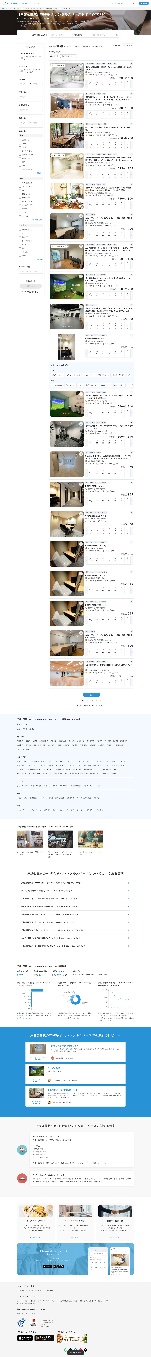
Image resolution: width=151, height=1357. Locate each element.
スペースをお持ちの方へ (25, 1290)
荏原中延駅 (42, 745)
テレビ (81, 385)
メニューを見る (35, 1237)
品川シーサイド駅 (23, 749)
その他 (113, 773)
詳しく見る (74, 1237)
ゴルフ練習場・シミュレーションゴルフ (111, 769)
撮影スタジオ (99, 761)
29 (100, 701)
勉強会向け (33, 798)
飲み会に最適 (59, 798)
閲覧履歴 (26, 3)
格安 (26, 786)
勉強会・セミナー (57, 375)
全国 (18, 729)
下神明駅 (108, 741)
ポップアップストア (23, 773)
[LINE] (65, 1350)
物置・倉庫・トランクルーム (42, 773)
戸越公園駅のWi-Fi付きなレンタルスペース (58, 8)
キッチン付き (21, 810)
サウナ (92, 773)
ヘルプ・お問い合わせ (85, 1301)
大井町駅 (100, 741)
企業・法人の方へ (23, 1313)
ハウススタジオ (33, 765)
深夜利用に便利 (76, 786)
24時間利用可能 (36, 786)
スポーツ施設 (77, 769)
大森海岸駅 (80, 741)
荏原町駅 (66, 745)
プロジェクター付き (35, 810)
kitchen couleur (36, 1079)
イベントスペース (104, 765)
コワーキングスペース (74, 765)
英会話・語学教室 (118, 375)
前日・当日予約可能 (50, 786)
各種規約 (33, 1301)
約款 (39, 1301)
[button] (75, 884)
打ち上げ (77, 375)
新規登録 (144, 3)
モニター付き (64, 810)
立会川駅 (101, 745)
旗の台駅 (51, 745)
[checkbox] (20, 140)
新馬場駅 (93, 745)
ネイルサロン (21, 769)
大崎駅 (34, 741)
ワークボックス (123, 761)
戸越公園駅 (83, 745)
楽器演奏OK (98, 798)
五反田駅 (20, 741)
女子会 (69, 375)
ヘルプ (38, 3)
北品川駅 (20, 745)
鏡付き (55, 810)
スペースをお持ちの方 (117, 3)
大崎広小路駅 (43, 741)
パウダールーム (48, 769)
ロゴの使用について (101, 1301)
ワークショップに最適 (84, 798)
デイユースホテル (90, 765)
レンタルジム (59, 765)
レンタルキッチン (47, 765)
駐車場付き (90, 810)
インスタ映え (64, 786)
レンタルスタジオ (47, 761)
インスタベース (9, 8)
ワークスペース (60, 761)
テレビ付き (100, 810)
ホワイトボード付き (77, 810)
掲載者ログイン (40, 1290)
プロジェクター (70, 385)
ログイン (133, 3)
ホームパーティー (89, 375)
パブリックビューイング (92, 786)
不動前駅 (53, 741)
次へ (91, 695)
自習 (129, 375)
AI (131, 63)
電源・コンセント (92, 385)
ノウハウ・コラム (23, 1301)
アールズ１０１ (36, 1101)
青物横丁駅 (90, 741)
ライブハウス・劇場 (61, 773)
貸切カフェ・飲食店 (119, 765)
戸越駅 (108, 745)
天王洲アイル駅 (30, 745)
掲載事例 (50, 1290)
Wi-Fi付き (53, 56)
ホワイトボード (119, 385)
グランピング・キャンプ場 (79, 773)
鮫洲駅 (115, 741)
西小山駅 (72, 741)
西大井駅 (74, 745)
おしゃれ (20, 786)
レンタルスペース (23, 761)
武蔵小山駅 (62, 741)
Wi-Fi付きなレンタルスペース (23, 8)
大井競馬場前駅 (118, 745)
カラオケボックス (90, 769)
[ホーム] (10, 3)
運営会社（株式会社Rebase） (27, 1303)
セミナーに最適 (22, 798)
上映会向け (70, 798)
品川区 (42, 8)
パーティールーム (74, 761)
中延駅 (58, 745)
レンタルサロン (87, 761)
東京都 (36, 8)
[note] (85, 1350)
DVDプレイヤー (106, 385)
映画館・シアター (34, 769)
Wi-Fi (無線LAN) (57, 385)
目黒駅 (27, 741)
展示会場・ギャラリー (62, 769)
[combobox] (84, 35)
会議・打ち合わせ (104, 375)
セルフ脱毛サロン (103, 773)
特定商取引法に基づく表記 (68, 1301)
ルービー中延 (36, 1057)
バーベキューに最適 (46, 798)
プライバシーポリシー (50, 1301)
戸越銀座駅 (124, 741)
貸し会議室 (35, 761)
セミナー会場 (110, 761)
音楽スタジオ (21, 765)
